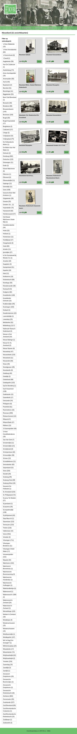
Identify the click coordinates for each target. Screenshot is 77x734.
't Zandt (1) (6, 58)
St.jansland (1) (8, 503)
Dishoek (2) (7, 153)
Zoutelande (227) (8, 702)
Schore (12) (7, 458)
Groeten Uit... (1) (8, 204)
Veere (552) (7, 534)
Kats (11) (6, 273)
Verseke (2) (7, 537)
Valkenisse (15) (8, 531)
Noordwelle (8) (8, 370)
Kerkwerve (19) (8, 276)
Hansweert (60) (8, 211)
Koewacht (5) (7, 289)
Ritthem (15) (7, 425)
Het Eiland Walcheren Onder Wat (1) (9, 219)
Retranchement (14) (9, 416)
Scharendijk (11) (8, 443)
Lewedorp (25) (8, 319)
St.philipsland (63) (9, 515)
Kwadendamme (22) (9, 313)
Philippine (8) (7, 404)
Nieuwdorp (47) (8, 351)
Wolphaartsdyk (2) (9, 658)
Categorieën (26, 28)
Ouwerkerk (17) (8, 397)
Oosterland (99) (8, 379)
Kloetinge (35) (7, 283)
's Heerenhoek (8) (9, 55)
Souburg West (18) (9, 483)
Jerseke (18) (7, 261)
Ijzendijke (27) (7, 252)
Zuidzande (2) (7, 723)
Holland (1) (6, 233)
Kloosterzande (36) (9, 286)
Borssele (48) (7, 103)
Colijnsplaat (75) (8, 139)
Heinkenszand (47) (9, 214)
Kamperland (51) (8, 267)
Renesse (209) (8, 413)
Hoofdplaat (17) (8, 240)
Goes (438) (6, 190)
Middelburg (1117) (9, 325)
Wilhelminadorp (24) (9, 646)
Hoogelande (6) (8, 243)
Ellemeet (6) (7, 177)
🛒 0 (62, 28)
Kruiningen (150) (8, 307)
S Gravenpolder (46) (9, 428)
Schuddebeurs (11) (9, 461)
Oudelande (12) (8, 394)
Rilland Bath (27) (8, 422)
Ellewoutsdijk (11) (9, 180)
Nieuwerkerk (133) (9, 354)
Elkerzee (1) (7, 174)
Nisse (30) (6, 364)
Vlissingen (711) (8, 540)
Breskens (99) (7, 106)
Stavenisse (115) (8, 521)
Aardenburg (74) (8, 70)
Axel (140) (6, 82)
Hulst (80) (6, 246)
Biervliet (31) (7, 88)
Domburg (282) (8, 156)
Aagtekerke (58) (8, 61)
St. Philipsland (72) (9, 495)
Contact (50, 28)
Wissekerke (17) (8, 649)
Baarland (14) (7, 85)
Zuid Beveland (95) (9, 705)
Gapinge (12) (7, 183)
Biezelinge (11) (8, 91)
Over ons (38, 28)
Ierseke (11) (7, 249)
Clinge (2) (6, 132)
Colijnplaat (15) (8, 136)
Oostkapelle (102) (9, 382)
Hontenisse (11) (8, 237)
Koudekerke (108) (9, 295)
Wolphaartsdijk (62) (9, 655)
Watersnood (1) (8, 591)
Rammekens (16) (8, 410)
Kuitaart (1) (6, 310)
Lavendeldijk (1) (8, 316)
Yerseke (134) (7, 661)
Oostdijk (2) (7, 376)
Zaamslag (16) (8, 664)
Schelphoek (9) (8, 449)
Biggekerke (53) (8, 94)
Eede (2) (6, 165)
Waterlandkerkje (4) (9, 588)
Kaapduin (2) (7, 264)
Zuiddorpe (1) (7, 719)
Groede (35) (7, 201)
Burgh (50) (6, 118)
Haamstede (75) (8, 208)
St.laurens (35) (8, 507)
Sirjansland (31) (8, 467)
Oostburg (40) (7, 373)
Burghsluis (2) (7, 126)
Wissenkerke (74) (9, 652)
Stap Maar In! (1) (8, 518)
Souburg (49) (7, 477)
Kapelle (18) (7, 270)
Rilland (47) (7, 419)
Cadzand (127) (8, 129)
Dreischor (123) (8, 159)
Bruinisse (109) (8, 115)
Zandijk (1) (6, 671)
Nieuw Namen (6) (9, 348)
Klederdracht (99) (8, 279)
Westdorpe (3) (7, 620)
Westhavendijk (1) (9, 634)
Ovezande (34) (8, 400)
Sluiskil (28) (7, 474)
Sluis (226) (6, 471)
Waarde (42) (7, 560)
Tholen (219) (7, 528)
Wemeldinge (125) (9, 611)
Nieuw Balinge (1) (9, 340)
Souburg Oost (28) (9, 480)
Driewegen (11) (8, 162)
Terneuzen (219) (8, 524)
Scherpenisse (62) (9, 452)
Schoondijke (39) (8, 455)
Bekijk (39, 61)
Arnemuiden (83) (8, 79)
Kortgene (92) (7, 292)
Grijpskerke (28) (8, 198)
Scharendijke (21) (9, 446)
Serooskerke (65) (8, 464)
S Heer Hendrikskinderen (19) (9, 434)
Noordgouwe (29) (9, 367)
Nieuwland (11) (8, 358)
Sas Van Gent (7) (8, 439)
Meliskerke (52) (8, 322)
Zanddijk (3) (7, 667)
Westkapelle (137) (9, 637)
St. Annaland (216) (9, 492)
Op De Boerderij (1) (9, 386)
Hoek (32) (6, 230)
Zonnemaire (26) (8, 699)
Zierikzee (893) (8, 696)
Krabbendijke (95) (9, 304)
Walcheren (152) (8, 563)
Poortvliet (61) (7, 407)
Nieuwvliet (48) (8, 361)
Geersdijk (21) (7, 186)
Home (15, 28)
